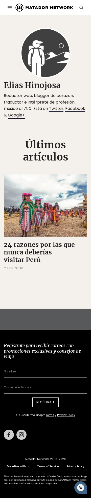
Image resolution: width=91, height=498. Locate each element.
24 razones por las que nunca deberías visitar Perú (39, 252)
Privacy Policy (66, 415)
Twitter (56, 108)
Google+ (16, 115)
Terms (50, 415)
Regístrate (45, 402)
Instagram (21, 435)
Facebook (75, 108)
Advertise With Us (18, 466)
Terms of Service (48, 466)
